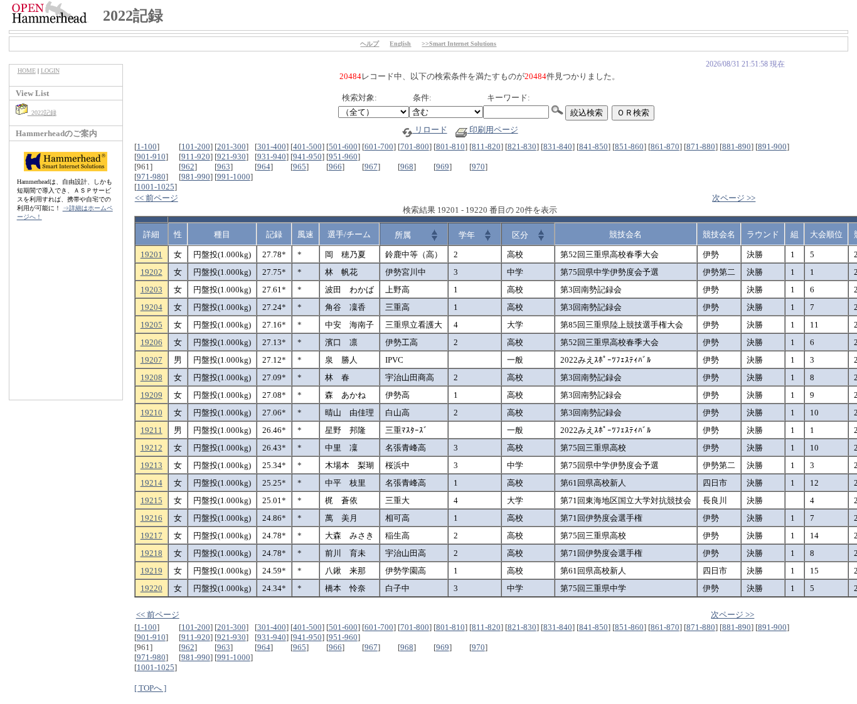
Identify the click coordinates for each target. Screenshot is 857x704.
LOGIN (50, 70)
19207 (151, 360)
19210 (151, 412)
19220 (151, 588)
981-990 (195, 176)
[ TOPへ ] (150, 688)
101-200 (195, 146)
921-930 (231, 156)
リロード (430, 129)
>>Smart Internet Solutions (459, 43)
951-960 (343, 156)
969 (442, 166)
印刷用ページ (492, 129)
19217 (151, 535)
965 (299, 166)
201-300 (231, 146)
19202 (151, 272)
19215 (151, 500)
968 (406, 166)
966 (335, 166)
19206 (151, 342)
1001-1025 (155, 186)
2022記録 (42, 112)
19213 (151, 465)
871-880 (700, 146)
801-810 (450, 146)
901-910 (151, 156)
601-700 (379, 146)
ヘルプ (369, 43)
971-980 (151, 176)
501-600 (343, 146)
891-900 (772, 146)
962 (187, 166)
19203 (151, 289)
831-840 (557, 146)
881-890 (736, 146)
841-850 (593, 146)
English (400, 43)
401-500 (307, 146)
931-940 (271, 156)
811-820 (486, 146)
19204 (151, 307)
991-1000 (233, 176)
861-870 (665, 146)
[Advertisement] (66, 317)
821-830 (522, 146)
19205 (151, 324)
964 (263, 166)
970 (478, 166)
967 (371, 166)
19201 (151, 254)
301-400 (271, 146)
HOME (27, 70)
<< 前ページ (156, 198)
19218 (151, 553)
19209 (151, 395)
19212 (151, 447)
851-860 (629, 146)
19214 (151, 483)
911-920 (195, 156)
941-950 (307, 156)
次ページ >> (733, 198)
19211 (151, 430)
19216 (151, 518)
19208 (151, 377)
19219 (151, 570)
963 (223, 166)
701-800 (414, 146)
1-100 (147, 146)
